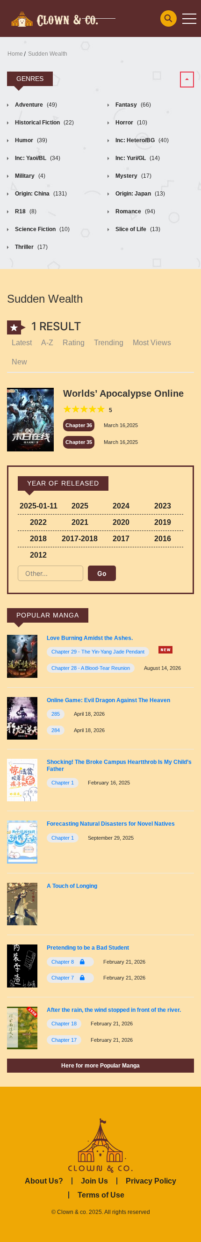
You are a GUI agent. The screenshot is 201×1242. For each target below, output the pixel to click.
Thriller (31, 247)
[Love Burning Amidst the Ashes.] (22, 656)
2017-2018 (80, 539)
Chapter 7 (63, 978)
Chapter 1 (62, 782)
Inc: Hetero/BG (141, 140)
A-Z (47, 343)
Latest (22, 343)
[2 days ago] (165, 650)
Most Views (152, 343)
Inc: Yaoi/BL (37, 158)
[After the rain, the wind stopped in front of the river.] (22, 1027)
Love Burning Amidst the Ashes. (90, 638)
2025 (80, 506)
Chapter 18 (64, 1023)
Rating (74, 343)
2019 (162, 522)
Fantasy (132, 105)
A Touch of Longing (72, 886)
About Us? (44, 1181)
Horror (130, 122)
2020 (121, 522)
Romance (134, 211)
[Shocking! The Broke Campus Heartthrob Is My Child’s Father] (22, 780)
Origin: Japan (139, 193)
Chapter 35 (78, 442)
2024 (121, 506)
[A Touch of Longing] (22, 904)
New (19, 362)
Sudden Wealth (47, 54)
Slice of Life (137, 229)
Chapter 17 (64, 1040)
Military (29, 176)
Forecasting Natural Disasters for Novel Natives (111, 824)
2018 (38, 539)
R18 (25, 211)
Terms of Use (101, 1195)
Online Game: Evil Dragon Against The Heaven (108, 700)
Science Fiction (42, 229)
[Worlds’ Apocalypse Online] (30, 419)
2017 (121, 539)
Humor (30, 140)
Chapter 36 (78, 425)
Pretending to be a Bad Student (88, 947)
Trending (108, 343)
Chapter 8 (63, 962)
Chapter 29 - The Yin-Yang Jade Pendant (97, 651)
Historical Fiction (44, 122)
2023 (162, 506)
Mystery (132, 176)
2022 (38, 522)
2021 (80, 522)
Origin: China (40, 193)
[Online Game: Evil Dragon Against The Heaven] (22, 718)
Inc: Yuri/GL (137, 158)
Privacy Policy (151, 1181)
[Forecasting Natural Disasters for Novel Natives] (22, 842)
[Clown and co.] (53, 18)
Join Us (94, 1181)
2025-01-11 (38, 506)
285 (55, 714)
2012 (38, 555)
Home (15, 54)
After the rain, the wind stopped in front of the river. (114, 1010)
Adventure (35, 105)
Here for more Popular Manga (100, 1065)
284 (55, 730)
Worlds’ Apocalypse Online (123, 393)
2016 (162, 539)
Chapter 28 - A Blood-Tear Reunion (90, 668)
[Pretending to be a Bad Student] (22, 965)
